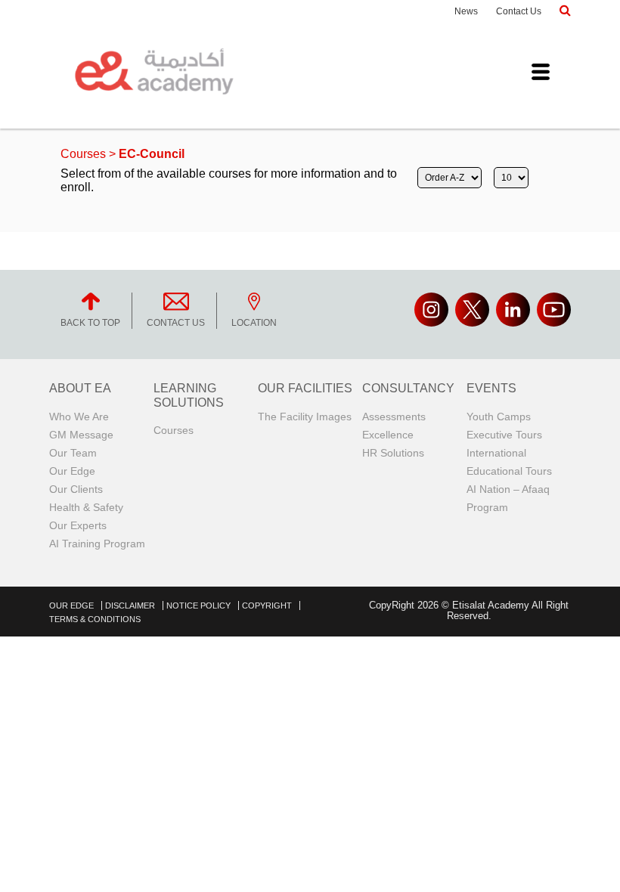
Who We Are (79, 416)
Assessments (394, 416)
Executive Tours (504, 435)
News (466, 11)
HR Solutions (393, 453)
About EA (80, 388)
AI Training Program (97, 543)
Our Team (73, 453)
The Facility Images (305, 416)
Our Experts (78, 525)
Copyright (267, 605)
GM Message (81, 435)
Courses (83, 153)
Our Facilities (305, 388)
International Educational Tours (509, 462)
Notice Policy (198, 605)
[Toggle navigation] (540, 72)
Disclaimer (130, 605)
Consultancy (408, 388)
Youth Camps (499, 416)
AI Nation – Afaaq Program (508, 498)
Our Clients (76, 489)
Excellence (388, 435)
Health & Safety (86, 507)
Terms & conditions (95, 619)
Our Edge (72, 471)
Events (491, 388)
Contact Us (518, 11)
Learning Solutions (188, 395)
